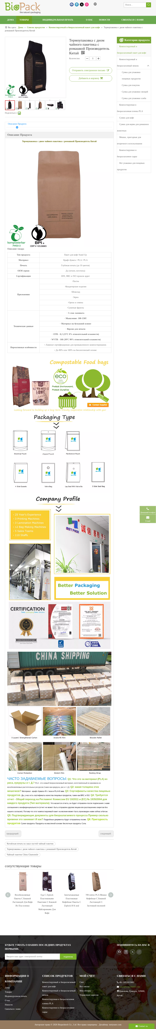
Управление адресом (89, 995)
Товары (8, 992)
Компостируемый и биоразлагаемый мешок (128, 62)
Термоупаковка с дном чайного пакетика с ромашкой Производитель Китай (42, 849)
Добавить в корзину (89, 78)
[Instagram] (87, 4)
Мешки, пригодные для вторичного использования (129, 140)
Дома (7, 988)
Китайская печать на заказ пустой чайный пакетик (30, 844)
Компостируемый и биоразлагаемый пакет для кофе (131, 49)
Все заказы (84, 986)
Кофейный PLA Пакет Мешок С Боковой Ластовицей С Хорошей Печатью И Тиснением (96, 902)
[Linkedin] (77, 4)
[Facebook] (72, 4)
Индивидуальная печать (16, 996)
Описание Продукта (17, 124)
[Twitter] (82, 4)
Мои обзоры (85, 991)
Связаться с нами (13, 1009)
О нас (7, 1000)
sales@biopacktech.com (130, 987)
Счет (82, 982)
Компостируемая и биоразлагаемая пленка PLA (130, 108)
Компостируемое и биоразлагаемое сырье (127, 153)
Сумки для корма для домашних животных (133, 127)
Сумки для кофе (126, 118)
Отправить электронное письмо (88, 70)
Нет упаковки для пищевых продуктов (131, 166)
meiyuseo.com (115, 1025)
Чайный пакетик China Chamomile (22, 854)
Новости (9, 1005)
